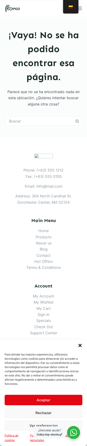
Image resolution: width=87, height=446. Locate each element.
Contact (43, 255)
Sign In (43, 314)
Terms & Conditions (43, 267)
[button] (80, 345)
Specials (43, 320)
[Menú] (80, 8)
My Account (43, 296)
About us (44, 243)
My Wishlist (44, 302)
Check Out (43, 326)
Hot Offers (43, 261)
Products (44, 237)
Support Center (43, 333)
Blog (44, 249)
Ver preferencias (43, 425)
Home (43, 230)
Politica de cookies (11, 438)
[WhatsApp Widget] (73, 432)
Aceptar (43, 400)
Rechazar (43, 413)
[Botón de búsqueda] (77, 121)
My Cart (43, 308)
